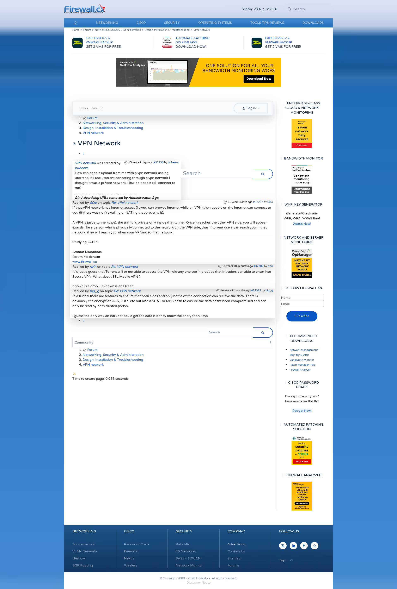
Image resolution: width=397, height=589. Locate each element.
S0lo (270, 202)
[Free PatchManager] (302, 450)
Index (83, 108)
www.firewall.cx (84, 262)
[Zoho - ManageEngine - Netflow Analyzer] (198, 72)
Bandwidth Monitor (301, 360)
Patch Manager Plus (302, 364)
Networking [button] (107, 23)
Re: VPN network (124, 203)
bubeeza (173, 162)
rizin (270, 266)
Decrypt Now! (301, 411)
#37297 (258, 202)
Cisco (129, 531)
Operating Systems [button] (215, 23)
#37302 (258, 266)
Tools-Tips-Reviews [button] (267, 23)
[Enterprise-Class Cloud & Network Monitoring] (302, 133)
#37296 (159, 162)
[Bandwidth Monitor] (302, 179)
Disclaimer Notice (198, 582)
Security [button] (172, 23)
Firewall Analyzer (300, 369)
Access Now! (302, 224)
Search (97, 108)
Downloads (313, 23)
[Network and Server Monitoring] (302, 263)
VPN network (85, 163)
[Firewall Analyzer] (302, 496)
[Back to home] (84, 9)
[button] (291, 560)
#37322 (256, 290)
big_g (269, 290)
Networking (84, 531)
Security (184, 531)
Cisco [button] (141, 23)
